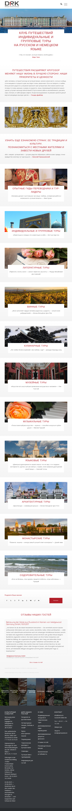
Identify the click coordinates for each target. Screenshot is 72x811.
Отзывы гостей (43, 736)
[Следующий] (65, 622)
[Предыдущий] (61, 622)
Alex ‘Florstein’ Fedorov (15, 661)
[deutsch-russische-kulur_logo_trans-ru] (12, 4)
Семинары (24, 744)
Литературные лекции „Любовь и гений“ (27, 718)
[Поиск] (60, 4)
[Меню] (64, 4)
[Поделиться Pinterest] (19, 600)
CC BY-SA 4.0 (23, 661)
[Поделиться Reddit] (35, 600)
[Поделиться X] (11, 600)
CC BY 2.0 (25, 128)
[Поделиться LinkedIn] (23, 600)
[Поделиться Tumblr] (27, 600)
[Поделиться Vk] (31, 600)
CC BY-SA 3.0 (25, 666)
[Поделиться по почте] (39, 600)
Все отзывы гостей (36, 656)
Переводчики (26, 733)
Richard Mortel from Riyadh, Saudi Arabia (14, 128)
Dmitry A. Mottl (18, 666)
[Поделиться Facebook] (7, 600)
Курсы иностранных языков (25, 727)
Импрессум (58, 720)
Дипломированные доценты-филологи (44, 729)
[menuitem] (60, 4)
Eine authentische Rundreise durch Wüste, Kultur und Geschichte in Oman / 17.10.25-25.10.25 (11, 729)
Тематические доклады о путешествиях (26, 738)
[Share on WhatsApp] (15, 600)
